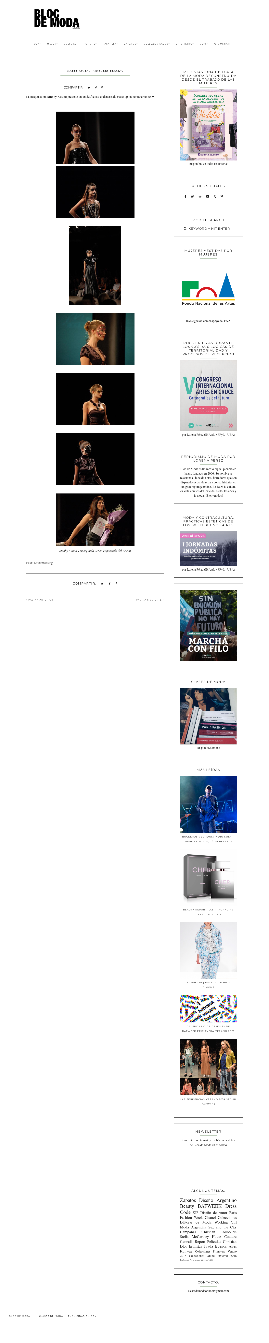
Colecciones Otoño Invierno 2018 (213, 1255)
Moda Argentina (193, 1227)
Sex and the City (222, 1227)
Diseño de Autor (213, 1212)
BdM (203, 44)
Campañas (188, 1231)
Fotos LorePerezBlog (39, 563)
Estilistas (195, 1246)
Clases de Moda (51, 1316)
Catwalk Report (192, 1241)
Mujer (51, 44)
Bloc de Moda (19, 1316)
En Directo (184, 44)
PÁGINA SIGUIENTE (149, 600)
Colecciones (227, 1217)
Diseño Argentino (218, 1200)
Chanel (210, 1217)
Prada (208, 1246)
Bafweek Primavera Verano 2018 (196, 1260)
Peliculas (214, 1241)
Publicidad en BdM (82, 1316)
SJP (196, 1212)
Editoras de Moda (195, 1222)
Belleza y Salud (156, 44)
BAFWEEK (210, 1205)
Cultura (70, 44)
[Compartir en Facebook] (95, 87)
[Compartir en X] (89, 87)
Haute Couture (224, 1236)
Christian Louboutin (219, 1231)
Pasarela (110, 44)
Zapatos (130, 44)
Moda (36, 44)
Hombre (89, 44)
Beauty (187, 1205)
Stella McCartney (194, 1236)
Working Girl (225, 1222)
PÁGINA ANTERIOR (40, 600)
